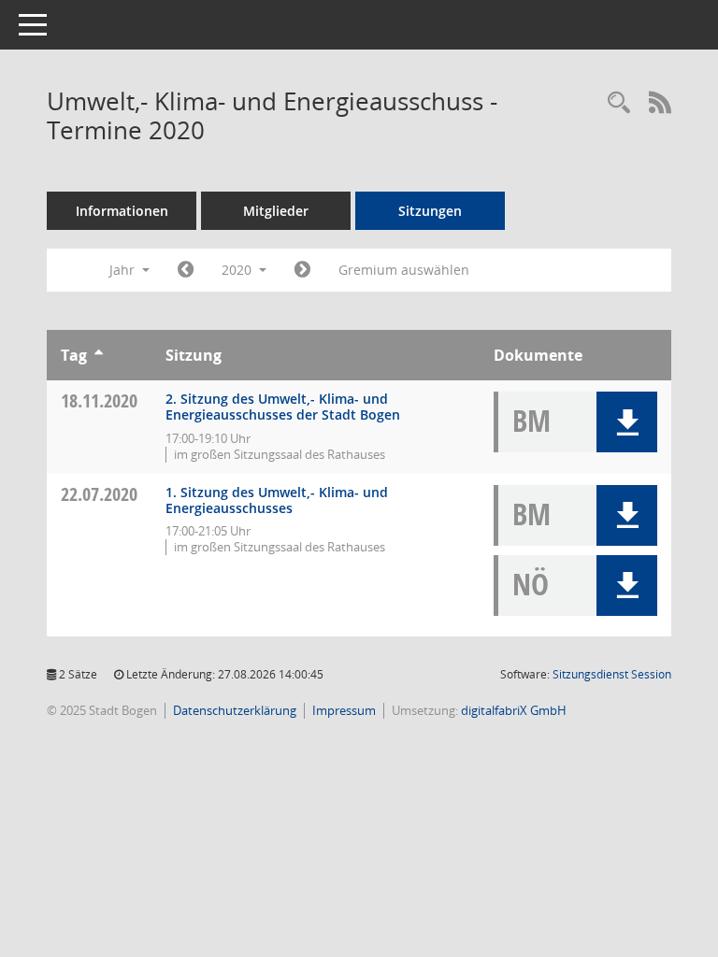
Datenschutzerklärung (234, 710)
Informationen (122, 211)
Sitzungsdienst (612, 674)
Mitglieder (276, 211)
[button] (626, 422)
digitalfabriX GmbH (514, 710)
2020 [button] (238, 270)
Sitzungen (430, 211)
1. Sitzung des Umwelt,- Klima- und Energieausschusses (276, 500)
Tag (74, 355)
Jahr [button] (123, 270)
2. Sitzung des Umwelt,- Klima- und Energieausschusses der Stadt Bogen (282, 406)
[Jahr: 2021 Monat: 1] (302, 270)
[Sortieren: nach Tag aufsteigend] (98, 355)
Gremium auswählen (403, 270)
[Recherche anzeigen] (618, 103)
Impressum (344, 710)
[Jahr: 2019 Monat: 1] (186, 270)
